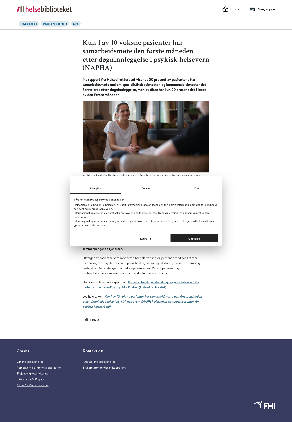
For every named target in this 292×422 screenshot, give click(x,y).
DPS (76, 24)
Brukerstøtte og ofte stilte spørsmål (105, 367)
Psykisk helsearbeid (55, 24)
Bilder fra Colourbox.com (32, 385)
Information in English (30, 379)
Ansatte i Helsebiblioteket (99, 362)
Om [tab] (196, 188)
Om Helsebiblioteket (30, 362)
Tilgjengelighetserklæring (32, 373)
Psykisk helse (29, 24)
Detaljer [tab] (146, 188)
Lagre (143, 238)
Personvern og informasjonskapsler (39, 367)
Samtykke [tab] (95, 188)
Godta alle (194, 238)
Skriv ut (94, 320)
